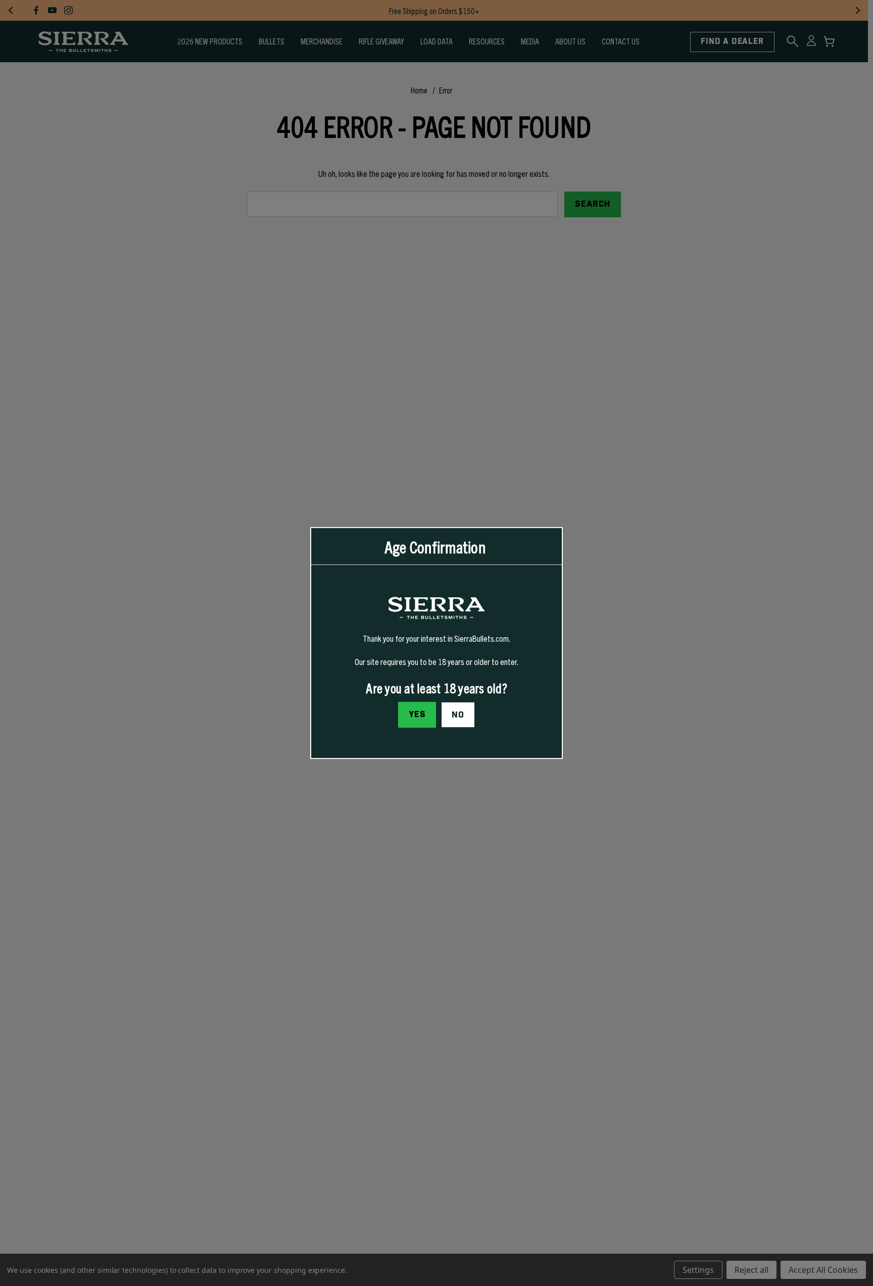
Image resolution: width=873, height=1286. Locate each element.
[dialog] (436, 643)
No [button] (458, 715)
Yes (417, 714)
